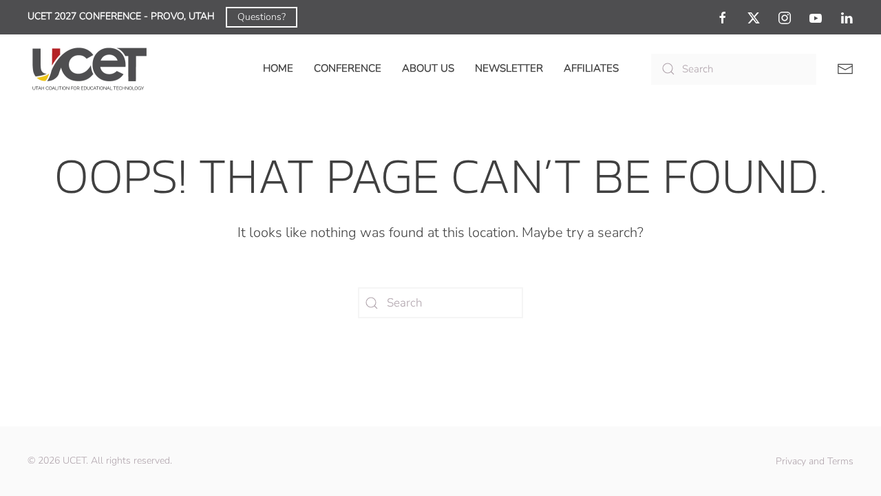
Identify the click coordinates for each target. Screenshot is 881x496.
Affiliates (591, 68)
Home (278, 68)
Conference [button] (347, 68)
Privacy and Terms (814, 461)
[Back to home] (89, 68)
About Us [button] (428, 68)
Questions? (261, 16)
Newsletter (509, 68)
